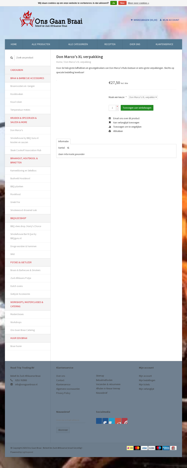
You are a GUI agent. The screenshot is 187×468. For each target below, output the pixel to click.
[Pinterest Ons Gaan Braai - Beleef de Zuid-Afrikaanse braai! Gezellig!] (112, 421)
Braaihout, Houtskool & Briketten (24, 160)
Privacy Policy (63, 393)
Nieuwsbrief (101, 392)
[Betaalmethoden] (130, 447)
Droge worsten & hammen (23, 246)
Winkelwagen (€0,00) (145, 20)
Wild (12, 254)
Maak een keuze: (117, 97)
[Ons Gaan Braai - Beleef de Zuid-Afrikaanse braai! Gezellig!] (62, 20)
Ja (113, 3)
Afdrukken (118, 131)
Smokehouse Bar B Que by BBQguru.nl (23, 236)
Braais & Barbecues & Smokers (25, 270)
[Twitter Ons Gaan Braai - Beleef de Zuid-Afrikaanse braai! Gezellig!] (105, 421)
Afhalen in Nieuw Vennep (108, 388)
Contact (60, 380)
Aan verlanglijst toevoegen (126, 122)
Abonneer (63, 429)
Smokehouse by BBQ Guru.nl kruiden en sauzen (24, 140)
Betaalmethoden (104, 380)
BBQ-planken (16, 186)
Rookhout (15, 194)
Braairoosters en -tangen (22, 86)
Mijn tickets (144, 384)
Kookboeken (16, 94)
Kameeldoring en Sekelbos (23, 170)
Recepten (109, 44)
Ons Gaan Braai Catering (22, 330)
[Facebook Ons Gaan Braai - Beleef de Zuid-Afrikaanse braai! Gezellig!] (99, 421)
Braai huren (16, 346)
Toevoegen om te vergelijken (127, 126)
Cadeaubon (16, 70)
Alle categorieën (78, 44)
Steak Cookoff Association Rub (25, 150)
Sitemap (100, 375)
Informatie (63, 141)
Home (14, 44)
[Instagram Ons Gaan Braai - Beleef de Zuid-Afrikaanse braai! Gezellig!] (124, 421)
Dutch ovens (16, 286)
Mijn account (170, 20)
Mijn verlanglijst (146, 388)
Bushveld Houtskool (20, 178)
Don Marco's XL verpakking (77, 62)
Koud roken (16, 101)
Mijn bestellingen (147, 380)
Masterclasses (17, 314)
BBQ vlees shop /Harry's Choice (25, 226)
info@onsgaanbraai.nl (26, 384)
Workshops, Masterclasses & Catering (26, 304)
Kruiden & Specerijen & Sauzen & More (23, 120)
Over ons (135, 44)
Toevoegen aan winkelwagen (137, 107)
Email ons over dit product (126, 118)
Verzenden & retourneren (108, 384)
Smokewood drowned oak (23, 210)
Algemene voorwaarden (68, 388)
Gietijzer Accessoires (20, 294)
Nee (122, 3)
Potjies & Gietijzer (21, 262)
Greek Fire (15, 202)
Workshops (15, 322)
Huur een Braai (18, 338)
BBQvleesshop (18, 218)
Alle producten (41, 44)
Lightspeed (27, 452)
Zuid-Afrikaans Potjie (20, 278)
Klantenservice (164, 44)
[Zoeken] (11, 57)
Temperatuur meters (20, 109)
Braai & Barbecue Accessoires (27, 78)
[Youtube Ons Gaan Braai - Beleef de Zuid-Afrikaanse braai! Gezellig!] (118, 421)
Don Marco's (16, 130)
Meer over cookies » (138, 3)
